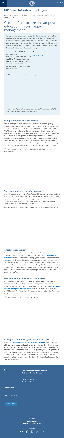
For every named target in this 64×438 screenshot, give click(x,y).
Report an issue (11, 395)
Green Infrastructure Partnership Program (29, 343)
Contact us (11, 404)
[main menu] (3, 3)
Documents (9, 387)
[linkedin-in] (43, 431)
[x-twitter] (37, 431)
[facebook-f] (27, 431)
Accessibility (32, 421)
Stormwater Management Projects (42, 15)
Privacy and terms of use (32, 424)
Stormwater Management (19, 15)
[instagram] (31, 431)
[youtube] (21, 431)
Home (6, 15)
